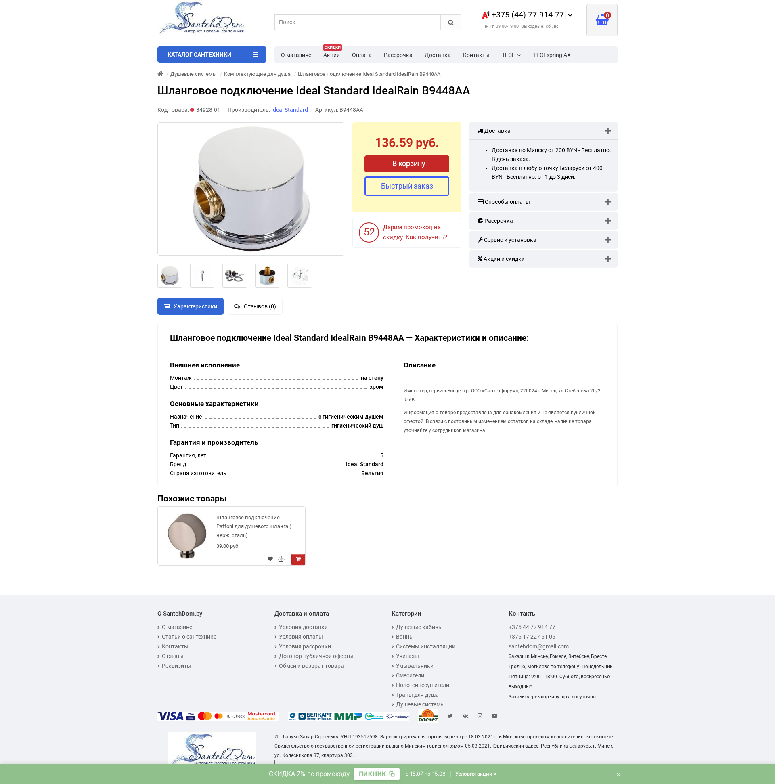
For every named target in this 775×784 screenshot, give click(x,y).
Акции (332, 52)
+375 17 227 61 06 (532, 636)
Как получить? (426, 237)
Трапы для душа (417, 695)
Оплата (362, 55)
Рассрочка (398, 55)
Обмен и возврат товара (311, 665)
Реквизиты (176, 665)
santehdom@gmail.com (539, 646)
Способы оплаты (507, 202)
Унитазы (407, 656)
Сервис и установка (509, 240)
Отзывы (173, 656)
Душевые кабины (419, 627)
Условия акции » (475, 774)
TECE (508, 55)
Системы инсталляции (425, 646)
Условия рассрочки (305, 646)
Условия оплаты (301, 636)
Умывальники (415, 665)
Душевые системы (420, 704)
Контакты (476, 55)
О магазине (296, 55)
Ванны (405, 636)
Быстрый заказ (407, 186)
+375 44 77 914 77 (532, 627)
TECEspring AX (552, 55)
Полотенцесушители (422, 685)
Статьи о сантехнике (189, 636)
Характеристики (195, 306)
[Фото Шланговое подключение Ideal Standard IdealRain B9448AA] (250, 189)
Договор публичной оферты (316, 656)
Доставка (438, 55)
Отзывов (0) (260, 306)
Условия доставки (303, 627)
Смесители (410, 675)
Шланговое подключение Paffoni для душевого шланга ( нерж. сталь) (253, 526)
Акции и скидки (503, 259)
